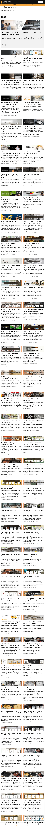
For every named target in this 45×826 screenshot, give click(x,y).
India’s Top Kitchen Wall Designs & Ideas (33, 377)
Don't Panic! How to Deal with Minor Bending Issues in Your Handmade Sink (10, 199)
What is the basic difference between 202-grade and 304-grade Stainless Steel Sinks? (10, 153)
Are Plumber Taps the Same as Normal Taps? (33, 421)
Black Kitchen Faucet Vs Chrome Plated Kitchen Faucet (11, 688)
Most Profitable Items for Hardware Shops (9, 511)
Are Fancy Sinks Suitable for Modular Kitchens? (9, 244)
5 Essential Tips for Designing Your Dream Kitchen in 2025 (32, 103)
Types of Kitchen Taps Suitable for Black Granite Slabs (33, 310)
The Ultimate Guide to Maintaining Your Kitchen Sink (32, 127)
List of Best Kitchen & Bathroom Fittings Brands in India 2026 (11, 81)
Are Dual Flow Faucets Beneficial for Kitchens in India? (11, 354)
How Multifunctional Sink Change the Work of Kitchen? (10, 465)
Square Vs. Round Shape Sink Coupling (32, 666)
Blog (5, 10)
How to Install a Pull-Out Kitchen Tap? (33, 288)
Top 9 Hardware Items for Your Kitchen (33, 465)
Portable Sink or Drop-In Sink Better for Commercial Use (32, 533)
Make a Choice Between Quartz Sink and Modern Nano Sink (11, 779)
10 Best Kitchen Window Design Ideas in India (10, 421)
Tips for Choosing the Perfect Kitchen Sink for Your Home (32, 198)
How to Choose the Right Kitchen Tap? (11, 58)
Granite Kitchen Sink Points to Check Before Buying (32, 622)
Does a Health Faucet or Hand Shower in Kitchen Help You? (32, 487)
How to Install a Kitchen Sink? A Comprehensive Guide (11, 332)
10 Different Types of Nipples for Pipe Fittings (11, 666)
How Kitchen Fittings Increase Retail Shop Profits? (10, 487)
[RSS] (13, 10)
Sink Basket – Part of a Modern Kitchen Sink (33, 511)
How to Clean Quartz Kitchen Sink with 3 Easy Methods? (32, 332)
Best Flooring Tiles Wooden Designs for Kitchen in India (9, 377)
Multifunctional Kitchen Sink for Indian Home (10, 577)
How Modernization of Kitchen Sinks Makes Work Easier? (32, 756)
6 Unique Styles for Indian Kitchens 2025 (31, 244)
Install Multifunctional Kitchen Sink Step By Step (10, 399)
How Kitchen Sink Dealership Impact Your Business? (32, 443)
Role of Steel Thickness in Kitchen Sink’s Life (31, 688)
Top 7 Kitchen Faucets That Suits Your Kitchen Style (11, 734)
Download (41, 1)
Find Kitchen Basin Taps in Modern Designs (31, 555)
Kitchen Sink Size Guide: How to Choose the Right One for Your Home (10, 175)
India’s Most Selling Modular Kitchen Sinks (32, 734)
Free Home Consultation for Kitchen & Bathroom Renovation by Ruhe (22, 33)
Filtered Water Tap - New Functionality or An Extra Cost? (10, 644)
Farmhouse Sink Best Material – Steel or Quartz (11, 533)
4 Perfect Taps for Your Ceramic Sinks (11, 555)
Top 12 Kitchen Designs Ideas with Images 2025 (10, 443)
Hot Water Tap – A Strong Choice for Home (31, 577)
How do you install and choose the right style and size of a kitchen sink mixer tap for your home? (11, 129)
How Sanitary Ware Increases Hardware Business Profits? (32, 222)
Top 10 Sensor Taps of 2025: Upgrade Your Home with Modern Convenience (9, 104)
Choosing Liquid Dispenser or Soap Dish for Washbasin (10, 801)
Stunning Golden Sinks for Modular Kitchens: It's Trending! (11, 712)
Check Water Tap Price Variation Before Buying (11, 599)
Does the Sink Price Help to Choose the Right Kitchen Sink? (33, 644)
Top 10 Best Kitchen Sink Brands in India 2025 (33, 81)
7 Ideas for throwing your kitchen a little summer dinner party (32, 175)
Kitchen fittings (9, 10)
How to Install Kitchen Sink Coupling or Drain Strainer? (31, 354)
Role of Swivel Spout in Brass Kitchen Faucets (10, 756)
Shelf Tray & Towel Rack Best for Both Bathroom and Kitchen (33, 801)
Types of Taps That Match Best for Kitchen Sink (11, 310)
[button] (21, 7)
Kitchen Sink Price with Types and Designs (32, 399)
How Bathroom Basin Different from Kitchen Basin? (32, 266)
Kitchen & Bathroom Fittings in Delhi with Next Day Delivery (10, 622)
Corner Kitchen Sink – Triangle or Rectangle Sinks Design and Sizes (33, 599)
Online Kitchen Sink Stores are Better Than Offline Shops (32, 779)
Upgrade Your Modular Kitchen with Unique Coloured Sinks (33, 712)
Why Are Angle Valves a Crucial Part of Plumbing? (11, 266)
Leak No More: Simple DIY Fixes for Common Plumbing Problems (32, 153)
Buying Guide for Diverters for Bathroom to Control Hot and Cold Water (32, 58)
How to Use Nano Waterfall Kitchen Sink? (9, 222)
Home (2, 10)
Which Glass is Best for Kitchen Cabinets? (10, 288)
